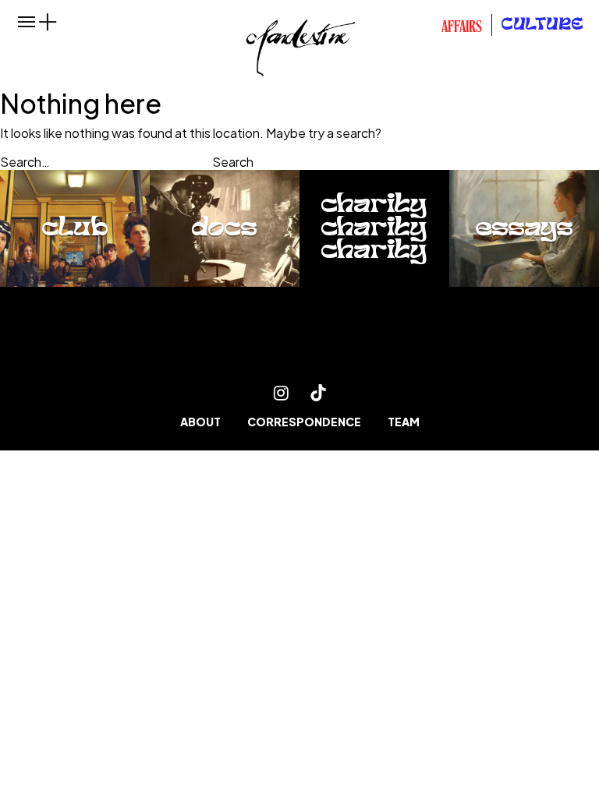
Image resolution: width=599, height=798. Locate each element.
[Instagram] (280, 392)
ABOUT (200, 421)
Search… (25, 162)
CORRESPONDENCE (304, 421)
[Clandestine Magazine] (299, 344)
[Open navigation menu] (26, 21)
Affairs (461, 28)
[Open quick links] (48, 21)
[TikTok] (318, 392)
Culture (543, 25)
